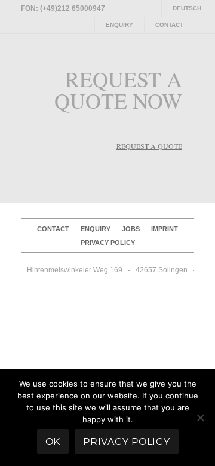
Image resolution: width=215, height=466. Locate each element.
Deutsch (187, 8)
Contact (169, 25)
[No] (200, 418)
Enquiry (119, 25)
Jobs (131, 228)
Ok (53, 441)
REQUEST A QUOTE (149, 146)
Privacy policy (108, 242)
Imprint (164, 228)
